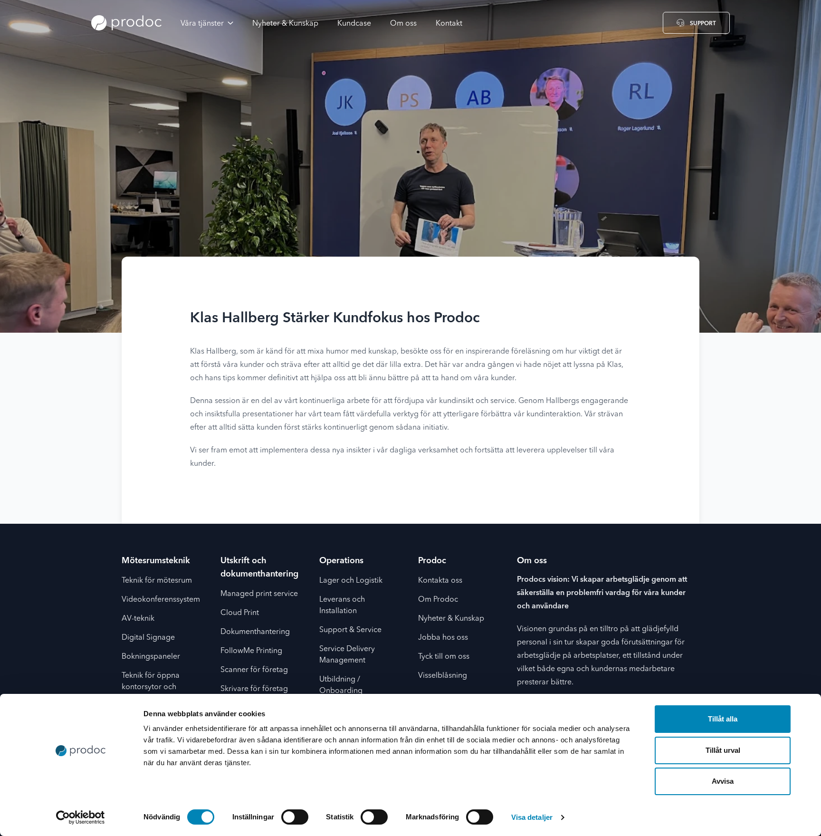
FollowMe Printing (251, 651)
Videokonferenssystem (161, 600)
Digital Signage (148, 638)
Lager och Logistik (350, 581)
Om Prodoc (438, 600)
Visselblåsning (442, 676)
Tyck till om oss (443, 657)
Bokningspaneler (151, 657)
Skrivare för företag (254, 689)
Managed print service (259, 594)
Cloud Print (239, 613)
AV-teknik (138, 619)
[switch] (294, 817)
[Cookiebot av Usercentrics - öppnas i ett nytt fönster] (80, 817)
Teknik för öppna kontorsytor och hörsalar (151, 687)
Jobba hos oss (443, 638)
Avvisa (723, 781)
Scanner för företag (254, 670)
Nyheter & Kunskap (451, 619)
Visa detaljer (532, 817)
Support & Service (350, 630)
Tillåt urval (723, 750)
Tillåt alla (722, 719)
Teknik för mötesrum (157, 581)
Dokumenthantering (255, 632)
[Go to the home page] (126, 22)
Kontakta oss (440, 581)
